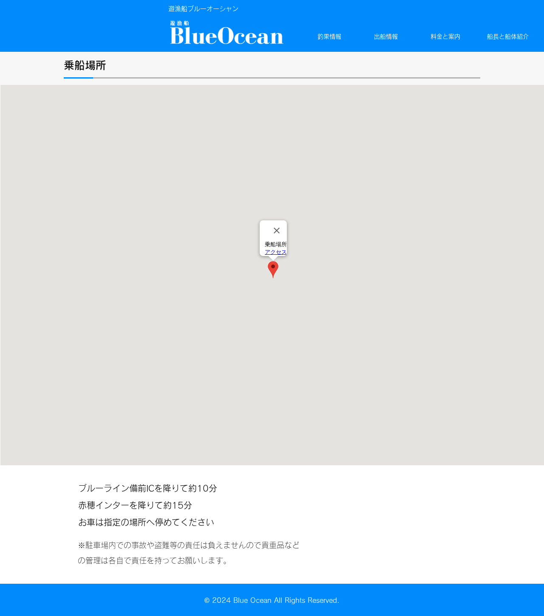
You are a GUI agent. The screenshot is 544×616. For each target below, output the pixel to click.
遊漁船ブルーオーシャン (203, 9)
